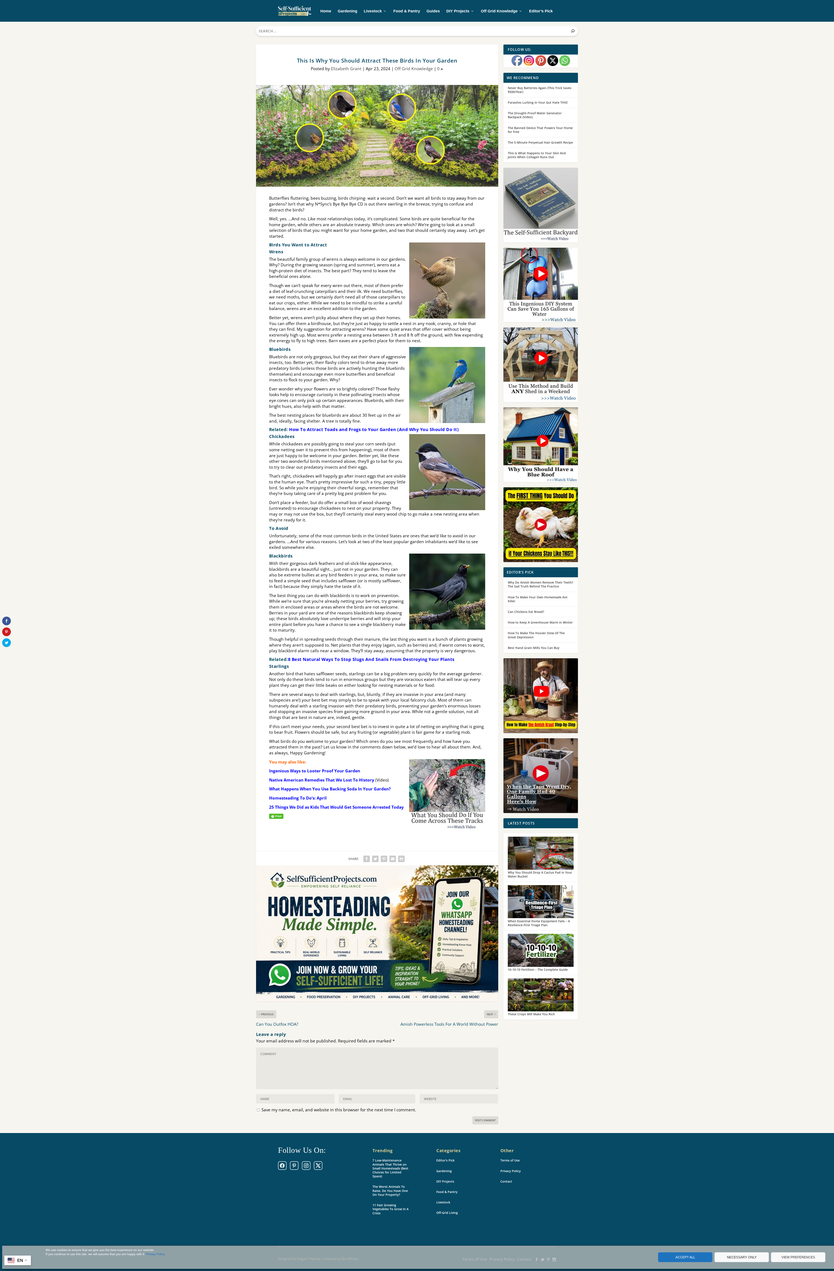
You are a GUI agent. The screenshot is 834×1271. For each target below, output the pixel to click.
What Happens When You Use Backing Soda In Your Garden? (330, 789)
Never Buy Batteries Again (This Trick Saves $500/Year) (539, 90)
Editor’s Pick (541, 11)
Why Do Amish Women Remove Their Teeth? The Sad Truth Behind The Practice (540, 584)
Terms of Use (510, 1160)
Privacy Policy (155, 1254)
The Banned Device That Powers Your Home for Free (540, 130)
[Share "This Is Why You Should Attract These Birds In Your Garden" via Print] (401, 859)
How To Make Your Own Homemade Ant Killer (538, 599)
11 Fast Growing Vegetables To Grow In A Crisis (390, 1209)
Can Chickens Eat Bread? (526, 612)
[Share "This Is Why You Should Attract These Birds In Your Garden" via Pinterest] (384, 859)
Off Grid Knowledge (499, 11)
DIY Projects (457, 11)
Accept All (685, 1257)
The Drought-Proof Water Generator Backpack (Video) (535, 115)
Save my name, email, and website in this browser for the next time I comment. (338, 1110)
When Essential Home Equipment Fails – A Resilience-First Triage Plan (539, 923)
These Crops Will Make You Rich (531, 1014)
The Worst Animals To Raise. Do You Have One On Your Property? (390, 1190)
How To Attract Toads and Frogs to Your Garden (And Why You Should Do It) (374, 429)
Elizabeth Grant (346, 68)
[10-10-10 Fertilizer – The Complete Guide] (541, 951)
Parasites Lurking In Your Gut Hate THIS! (538, 102)
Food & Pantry (406, 11)
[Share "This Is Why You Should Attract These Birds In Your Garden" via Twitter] (375, 859)
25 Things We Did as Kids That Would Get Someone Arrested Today (336, 807)
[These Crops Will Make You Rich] (541, 995)
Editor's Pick (445, 1160)
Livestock (373, 11)
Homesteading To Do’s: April (298, 798)
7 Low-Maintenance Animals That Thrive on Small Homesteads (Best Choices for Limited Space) (390, 1168)
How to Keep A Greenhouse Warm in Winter (540, 622)
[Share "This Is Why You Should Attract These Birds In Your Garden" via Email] (392, 859)
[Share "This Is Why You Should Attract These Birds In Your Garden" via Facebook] (366, 859)
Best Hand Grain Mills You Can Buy (533, 648)
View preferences (798, 1257)
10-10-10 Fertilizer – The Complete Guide (538, 969)
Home (325, 11)
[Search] (573, 31)
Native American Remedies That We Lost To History (321, 780)
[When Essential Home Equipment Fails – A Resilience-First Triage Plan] (541, 902)
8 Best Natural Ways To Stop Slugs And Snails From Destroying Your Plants (371, 659)
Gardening (347, 11)
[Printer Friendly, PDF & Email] (276, 816)
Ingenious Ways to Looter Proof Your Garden (314, 771)
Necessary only (742, 1257)
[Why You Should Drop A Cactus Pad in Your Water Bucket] (541, 854)
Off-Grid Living (447, 1213)
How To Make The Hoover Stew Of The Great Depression (536, 635)
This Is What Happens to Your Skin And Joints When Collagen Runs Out (537, 155)
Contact (506, 1181)
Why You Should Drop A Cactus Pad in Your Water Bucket (540, 874)
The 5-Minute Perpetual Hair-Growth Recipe (540, 142)
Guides (433, 11)
